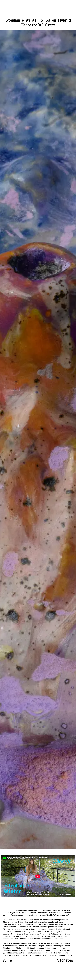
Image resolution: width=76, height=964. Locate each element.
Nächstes (65, 960)
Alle (7, 960)
